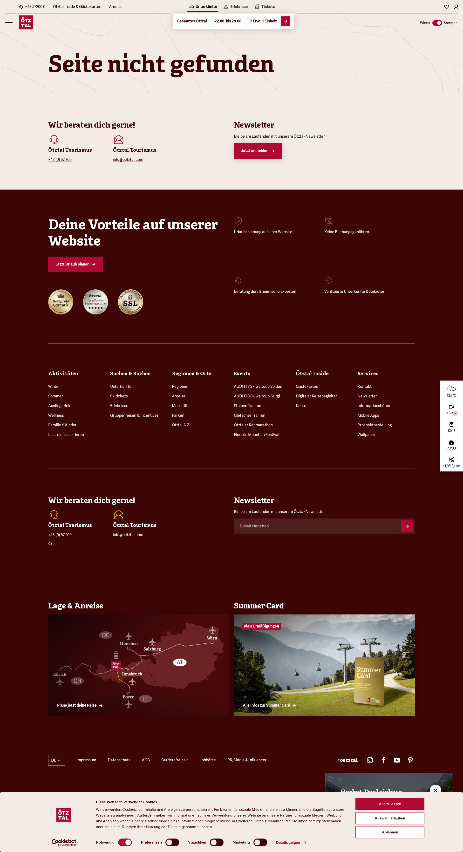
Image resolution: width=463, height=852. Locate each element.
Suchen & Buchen (130, 373)
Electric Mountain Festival (256, 434)
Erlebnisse (119, 405)
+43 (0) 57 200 (60, 159)
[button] (56, 760)
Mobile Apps (368, 415)
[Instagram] (370, 760)
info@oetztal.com (128, 159)
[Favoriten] (446, 7)
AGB (146, 760)
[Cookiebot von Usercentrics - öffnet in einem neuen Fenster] (64, 842)
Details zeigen (288, 842)
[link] (264, 7)
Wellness (56, 415)
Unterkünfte (120, 386)
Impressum (86, 760)
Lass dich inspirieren (66, 434)
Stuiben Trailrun (247, 405)
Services (368, 373)
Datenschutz (119, 760)
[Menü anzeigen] (8, 22)
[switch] (172, 842)
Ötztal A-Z (180, 425)
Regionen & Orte (191, 373)
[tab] (202, 7)
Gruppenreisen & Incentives (134, 415)
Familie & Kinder (62, 425)
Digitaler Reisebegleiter (316, 396)
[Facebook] (383, 760)
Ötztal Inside (312, 373)
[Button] (407, 526)
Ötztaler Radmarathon (253, 425)
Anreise (116, 6)
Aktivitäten (63, 373)
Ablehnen (390, 832)
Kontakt (365, 386)
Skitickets (119, 396)
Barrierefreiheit (174, 760)
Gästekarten (307, 386)
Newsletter (367, 396)
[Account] (456, 7)
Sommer (55, 396)
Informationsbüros (374, 405)
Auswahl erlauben (390, 818)
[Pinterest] (410, 760)
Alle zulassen (390, 804)
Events (242, 373)
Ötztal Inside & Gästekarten (77, 6)
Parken (178, 415)
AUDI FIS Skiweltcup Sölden (258, 386)
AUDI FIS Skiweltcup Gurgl (257, 396)
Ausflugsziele (59, 405)
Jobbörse (208, 760)
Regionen (180, 386)
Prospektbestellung (375, 425)
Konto (301, 405)
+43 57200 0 (35, 6)
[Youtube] (397, 760)
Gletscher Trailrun (249, 415)
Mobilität (180, 405)
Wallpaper (366, 434)
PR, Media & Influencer (246, 760)
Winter (54, 386)
